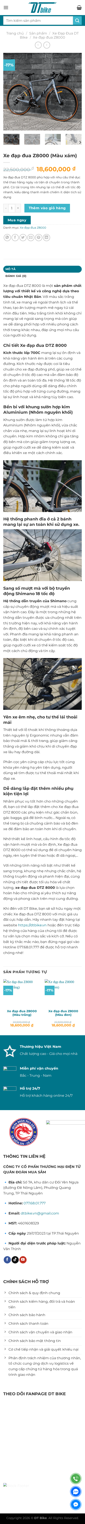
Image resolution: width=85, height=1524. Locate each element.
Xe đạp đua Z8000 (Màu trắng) (22, 1013)
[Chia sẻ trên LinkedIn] (46, 237)
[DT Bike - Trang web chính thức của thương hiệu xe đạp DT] (42, 7)
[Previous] (10, 91)
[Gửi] (77, 20)
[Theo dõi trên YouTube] (23, 1259)
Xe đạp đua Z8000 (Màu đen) (63, 1013)
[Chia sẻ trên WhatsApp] (7, 237)
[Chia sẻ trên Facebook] (15, 237)
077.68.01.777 (35, 1203)
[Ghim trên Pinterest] (38, 237)
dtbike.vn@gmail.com (40, 1213)
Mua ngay (17, 220)
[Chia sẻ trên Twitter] (23, 237)
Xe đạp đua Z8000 (49, 37)
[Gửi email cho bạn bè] (30, 237)
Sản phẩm (38, 33)
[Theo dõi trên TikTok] (15, 1259)
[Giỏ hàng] (79, 7)
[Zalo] (76, 1491)
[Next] (75, 91)
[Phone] (76, 1478)
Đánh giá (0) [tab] (16, 276)
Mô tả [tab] (10, 269)
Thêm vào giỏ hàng (47, 208)
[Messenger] (76, 1504)
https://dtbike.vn (33, 925)
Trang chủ (15, 33)
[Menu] (5, 7)
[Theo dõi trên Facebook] (7, 1259)
